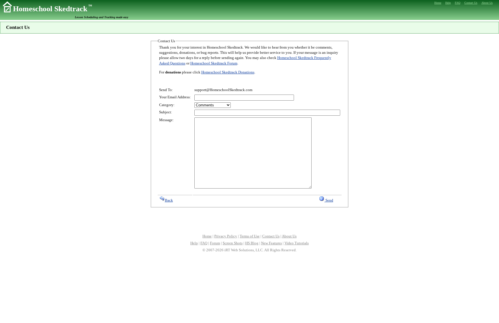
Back (169, 200)
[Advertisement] (249, 220)
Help (194, 243)
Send (329, 200)
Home (207, 236)
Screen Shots (233, 243)
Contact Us (271, 236)
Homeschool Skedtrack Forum (213, 63)
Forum (215, 243)
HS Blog (251, 243)
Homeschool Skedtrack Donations (227, 72)
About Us (289, 236)
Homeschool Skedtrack (52, 9)
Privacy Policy (225, 236)
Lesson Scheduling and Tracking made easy (101, 17)
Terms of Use (250, 236)
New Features (271, 243)
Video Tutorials (296, 243)
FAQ (203, 243)
